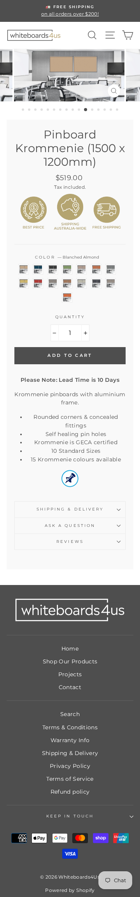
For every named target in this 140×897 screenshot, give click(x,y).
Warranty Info (70, 740)
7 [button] (61, 110)
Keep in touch (70, 816)
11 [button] (86, 110)
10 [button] (80, 110)
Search (70, 714)
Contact (70, 687)
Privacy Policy (70, 766)
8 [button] (67, 110)
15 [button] (112, 110)
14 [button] (105, 110)
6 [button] (55, 110)
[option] (70, 11)
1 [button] (24, 110)
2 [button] (30, 110)
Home (70, 648)
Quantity (70, 316)
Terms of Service (69, 779)
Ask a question (70, 525)
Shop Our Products (70, 661)
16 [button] (118, 110)
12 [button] (93, 110)
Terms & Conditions (70, 727)
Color (67, 257)
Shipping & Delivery (70, 509)
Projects (70, 674)
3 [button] (36, 110)
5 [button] (49, 110)
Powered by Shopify (69, 890)
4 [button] (42, 110)
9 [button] (73, 110)
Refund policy (70, 792)
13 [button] (99, 110)
